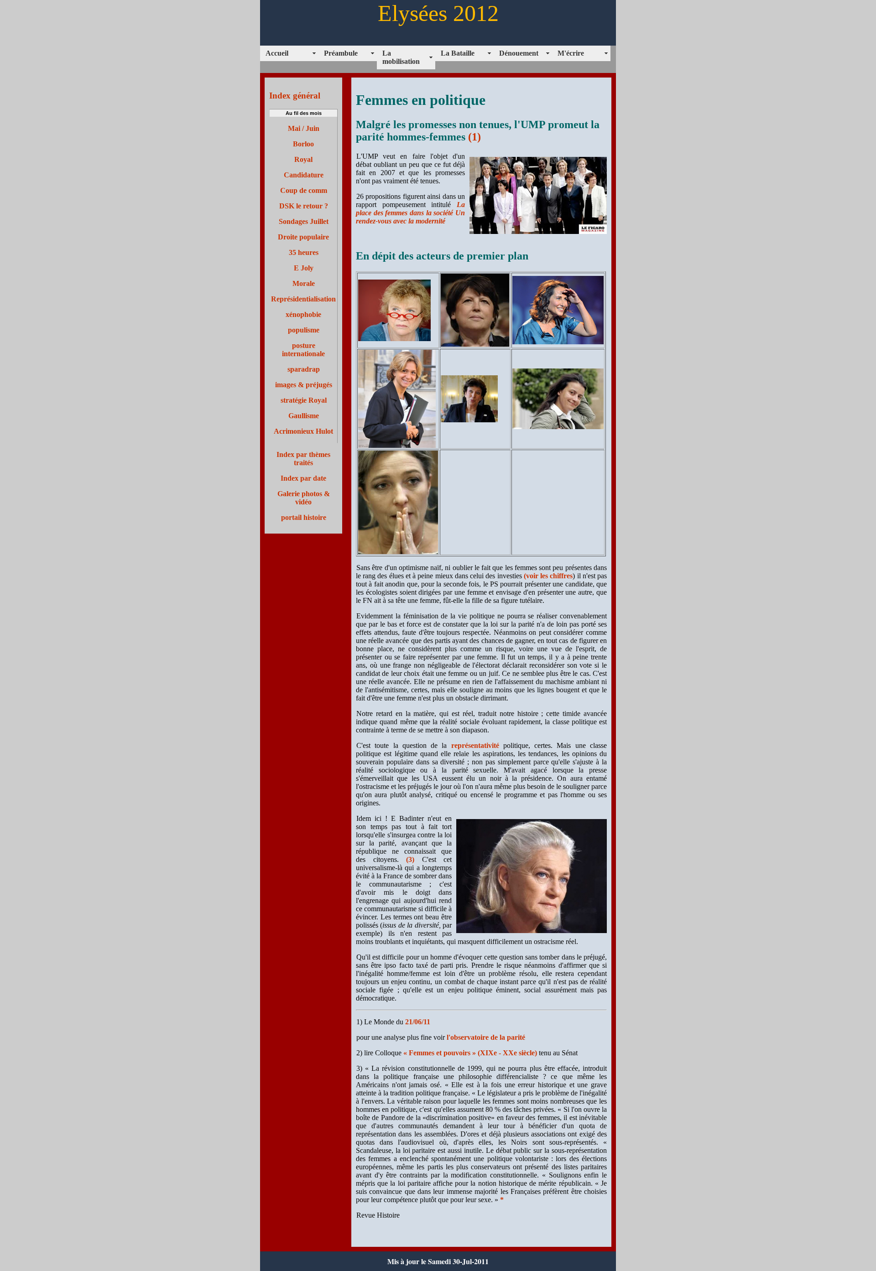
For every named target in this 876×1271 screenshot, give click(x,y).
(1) (474, 137)
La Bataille (457, 53)
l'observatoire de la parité (485, 1037)
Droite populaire (303, 237)
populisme (303, 330)
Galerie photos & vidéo (303, 498)
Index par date (303, 478)
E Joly (303, 268)
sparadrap (303, 369)
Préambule (341, 53)
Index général (294, 95)
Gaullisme (303, 416)
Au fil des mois (304, 113)
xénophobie (303, 314)
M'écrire (571, 53)
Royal (303, 159)
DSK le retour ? (303, 206)
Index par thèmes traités (303, 459)
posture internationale (303, 350)
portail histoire (303, 517)
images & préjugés (303, 385)
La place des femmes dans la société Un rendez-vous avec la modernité (410, 213)
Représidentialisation (303, 299)
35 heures (303, 252)
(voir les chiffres (548, 576)
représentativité (475, 745)
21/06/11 (417, 1022)
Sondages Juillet (303, 221)
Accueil (277, 53)
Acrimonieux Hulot (303, 431)
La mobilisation (401, 57)
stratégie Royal (304, 400)
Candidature (303, 175)
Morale (303, 283)
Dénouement (518, 53)
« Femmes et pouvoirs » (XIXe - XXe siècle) (470, 1053)
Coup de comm (303, 190)
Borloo (303, 144)
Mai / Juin (303, 128)
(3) (410, 859)
